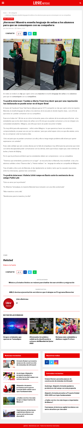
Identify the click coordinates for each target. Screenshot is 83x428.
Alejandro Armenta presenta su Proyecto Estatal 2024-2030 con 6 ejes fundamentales (26, 388)
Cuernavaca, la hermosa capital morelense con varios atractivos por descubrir (26, 413)
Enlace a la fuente (9, 265)
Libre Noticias (10, 28)
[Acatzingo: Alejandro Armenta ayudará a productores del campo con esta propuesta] (9, 376)
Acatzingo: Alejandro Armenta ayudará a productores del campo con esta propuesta (27, 376)
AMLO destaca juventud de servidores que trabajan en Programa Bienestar (41, 292)
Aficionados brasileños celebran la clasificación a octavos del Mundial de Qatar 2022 (41, 340)
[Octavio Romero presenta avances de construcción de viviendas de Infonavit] (9, 364)
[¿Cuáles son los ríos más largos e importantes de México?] (9, 401)
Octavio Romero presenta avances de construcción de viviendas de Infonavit (27, 363)
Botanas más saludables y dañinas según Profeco (66, 338)
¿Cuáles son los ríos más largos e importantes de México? (26, 400)
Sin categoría (8, 19)
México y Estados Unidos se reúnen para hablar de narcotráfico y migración (41, 282)
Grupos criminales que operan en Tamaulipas (12, 338)
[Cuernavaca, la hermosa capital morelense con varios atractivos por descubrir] (9, 413)
